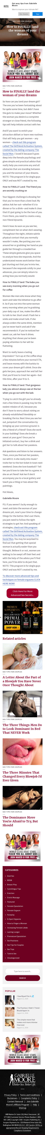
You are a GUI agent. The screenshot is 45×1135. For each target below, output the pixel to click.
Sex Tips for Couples (22, 21)
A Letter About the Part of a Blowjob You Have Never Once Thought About (22, 681)
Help (35, 1104)
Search (22, 978)
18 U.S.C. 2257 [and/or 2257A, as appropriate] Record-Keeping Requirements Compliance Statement (24, 1128)
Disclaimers (12, 1098)
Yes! (37, 14)
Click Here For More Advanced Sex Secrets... (22, 593)
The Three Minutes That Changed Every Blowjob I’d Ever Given (22, 776)
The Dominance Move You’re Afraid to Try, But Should (20, 821)
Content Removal (15, 1101)
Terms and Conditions (30, 1095)
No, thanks (24, 14)
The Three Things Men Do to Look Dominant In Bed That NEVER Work (22, 729)
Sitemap (22, 1107)
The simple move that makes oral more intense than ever (27, 1022)
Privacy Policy (10, 1095)
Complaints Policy (29, 1098)
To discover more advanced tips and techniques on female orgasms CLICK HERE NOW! (21, 579)
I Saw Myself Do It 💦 (25, 996)
